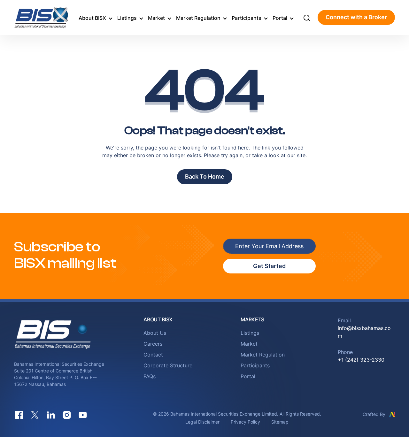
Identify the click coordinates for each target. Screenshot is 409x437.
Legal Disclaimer (202, 422)
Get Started (269, 266)
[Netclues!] (392, 414)
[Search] (307, 17)
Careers (152, 344)
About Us (154, 333)
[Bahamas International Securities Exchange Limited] (43, 17)
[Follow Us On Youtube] (83, 415)
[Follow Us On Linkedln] (51, 415)
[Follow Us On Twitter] (35, 415)
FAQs (149, 376)
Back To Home (204, 176)
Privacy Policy (245, 422)
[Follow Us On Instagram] (67, 415)
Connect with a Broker (356, 17)
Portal (280, 18)
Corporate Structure (167, 365)
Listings (127, 18)
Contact (153, 354)
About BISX (92, 18)
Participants (246, 18)
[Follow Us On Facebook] (19, 415)
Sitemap (280, 422)
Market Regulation (198, 18)
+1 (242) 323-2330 (361, 359)
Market (156, 18)
